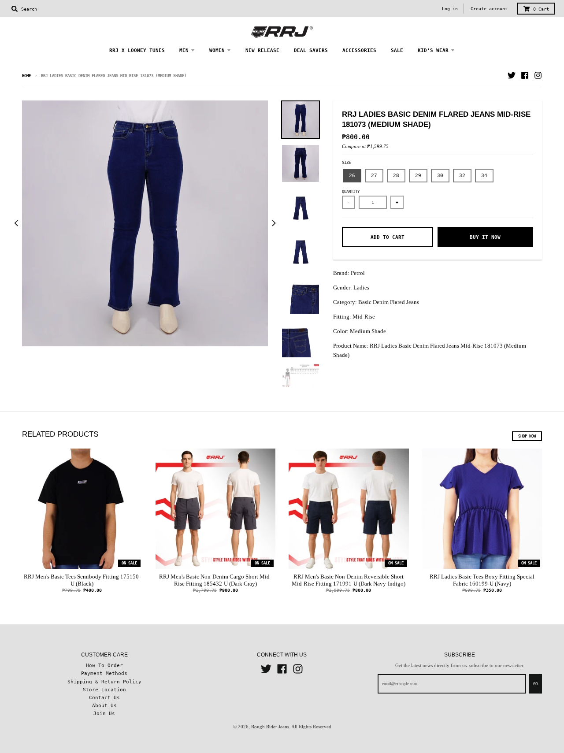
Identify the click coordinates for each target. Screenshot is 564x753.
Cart (541, 9)
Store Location (104, 689)
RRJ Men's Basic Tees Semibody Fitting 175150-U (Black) (82, 580)
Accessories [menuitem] (359, 50)
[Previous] (16, 223)
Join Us (104, 713)
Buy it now (485, 237)
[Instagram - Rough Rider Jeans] (538, 75)
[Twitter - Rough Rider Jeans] (512, 75)
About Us (104, 705)
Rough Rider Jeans (270, 726)
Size (346, 162)
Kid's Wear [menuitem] (433, 50)
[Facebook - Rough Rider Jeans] (525, 75)
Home (26, 76)
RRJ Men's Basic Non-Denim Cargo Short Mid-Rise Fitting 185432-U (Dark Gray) (215, 580)
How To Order (104, 665)
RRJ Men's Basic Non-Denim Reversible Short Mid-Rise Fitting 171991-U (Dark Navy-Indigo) (348, 580)
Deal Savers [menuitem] (311, 50)
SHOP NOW (527, 436)
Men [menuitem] (184, 50)
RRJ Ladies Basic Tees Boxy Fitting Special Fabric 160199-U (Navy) (482, 580)
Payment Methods (104, 673)
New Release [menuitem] (262, 50)
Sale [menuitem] (397, 50)
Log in (450, 8)
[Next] (273, 223)
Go (535, 684)
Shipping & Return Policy (104, 682)
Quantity (351, 191)
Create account (489, 8)
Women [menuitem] (217, 50)
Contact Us (104, 697)
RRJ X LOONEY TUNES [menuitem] (137, 50)
